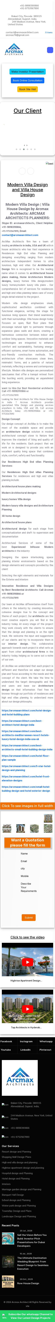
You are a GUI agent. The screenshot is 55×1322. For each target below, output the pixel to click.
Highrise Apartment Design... (27, 980)
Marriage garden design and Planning (21, 1189)
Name (24, 853)
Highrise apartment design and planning (23, 1167)
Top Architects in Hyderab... (26, 1027)
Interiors (6, 1184)
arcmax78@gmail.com (17, 35)
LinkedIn (25, 1049)
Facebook (6, 1041)
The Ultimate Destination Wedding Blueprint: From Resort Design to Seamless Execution (32, 1263)
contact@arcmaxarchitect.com (22, 32)
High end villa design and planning (19, 1162)
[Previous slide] (22, 171)
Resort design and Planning (16, 1151)
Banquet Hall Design (13, 1194)
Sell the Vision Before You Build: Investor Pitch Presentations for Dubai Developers (32, 1240)
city (23, 868)
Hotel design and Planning (16, 1178)
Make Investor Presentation (27, 71)
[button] (16, 149)
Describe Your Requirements (27, 887)
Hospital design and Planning (17, 1173)
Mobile (25, 876)
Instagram (26, 1041)
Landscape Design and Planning (19, 1216)
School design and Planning (16, 1200)
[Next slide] (30, 171)
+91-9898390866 (29, 5)
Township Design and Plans (16, 1210)
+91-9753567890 (29, 8)
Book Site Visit (27, 89)
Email (24, 861)
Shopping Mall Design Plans (16, 1157)
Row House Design (28, 1283)
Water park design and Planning (19, 1205)
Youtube (6, 1049)
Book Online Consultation (27, 80)
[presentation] (24, 145)
